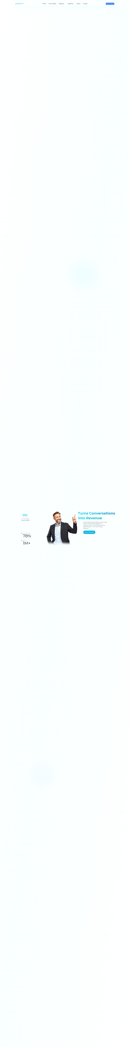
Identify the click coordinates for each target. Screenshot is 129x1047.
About (78, 3)
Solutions (61, 3)
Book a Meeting (89, 532)
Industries (70, 3)
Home (44, 3)
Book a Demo (110, 3)
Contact (85, 3)
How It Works (52, 3)
